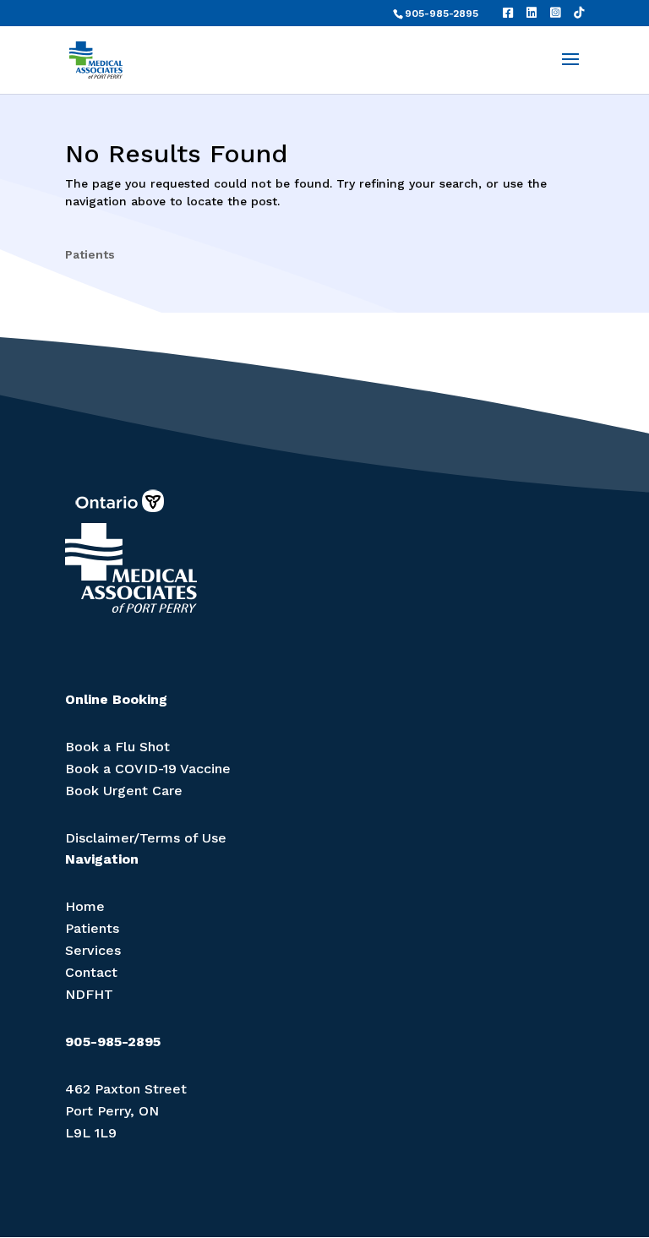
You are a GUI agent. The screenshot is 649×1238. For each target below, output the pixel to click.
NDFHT (89, 994)
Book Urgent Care (124, 791)
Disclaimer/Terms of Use (145, 838)
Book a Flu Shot (117, 747)
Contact (91, 972)
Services (93, 950)
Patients (90, 254)
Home (85, 906)
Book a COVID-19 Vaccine (148, 769)
